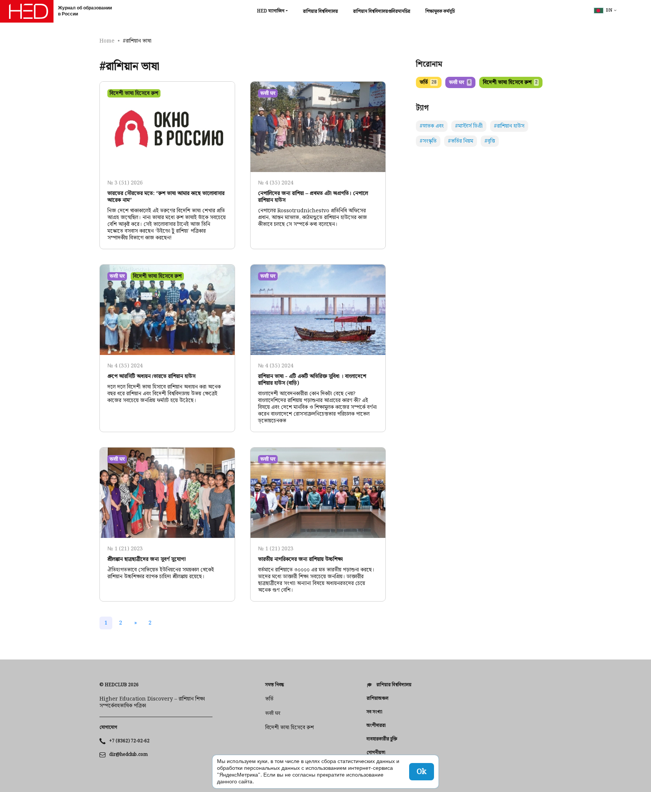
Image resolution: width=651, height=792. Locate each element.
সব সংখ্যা (374, 712)
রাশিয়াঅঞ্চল (377, 699)
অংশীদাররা (376, 726)
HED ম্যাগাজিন (270, 11)
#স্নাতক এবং (432, 126)
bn (609, 10)
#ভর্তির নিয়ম (460, 141)
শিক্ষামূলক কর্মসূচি (440, 11)
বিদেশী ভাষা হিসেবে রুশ (510, 82)
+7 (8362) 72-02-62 (129, 741)
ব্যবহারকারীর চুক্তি (382, 739)
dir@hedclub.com (128, 755)
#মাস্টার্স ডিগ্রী (469, 126)
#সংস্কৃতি (428, 141)
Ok (421, 772)
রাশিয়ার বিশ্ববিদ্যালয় (320, 11)
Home (107, 41)
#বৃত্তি (489, 141)
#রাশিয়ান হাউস (509, 126)
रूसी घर (459, 82)
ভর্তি (428, 82)
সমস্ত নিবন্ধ (274, 685)
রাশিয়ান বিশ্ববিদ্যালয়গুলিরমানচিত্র (381, 11)
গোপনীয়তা (376, 753)
